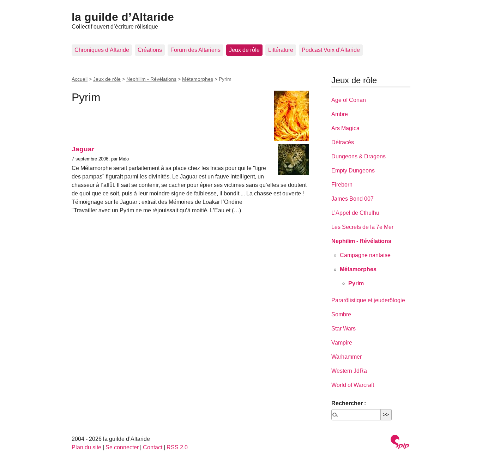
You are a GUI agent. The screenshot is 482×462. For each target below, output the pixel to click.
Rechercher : (348, 403)
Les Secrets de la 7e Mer (362, 227)
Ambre (339, 114)
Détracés (342, 142)
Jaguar (83, 149)
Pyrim (356, 283)
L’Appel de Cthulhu (355, 213)
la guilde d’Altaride (123, 17)
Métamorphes (197, 79)
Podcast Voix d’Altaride (331, 50)
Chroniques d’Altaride (101, 50)
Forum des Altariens (195, 50)
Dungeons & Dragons (358, 156)
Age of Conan (348, 100)
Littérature (280, 50)
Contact (152, 447)
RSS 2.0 (177, 447)
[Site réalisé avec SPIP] (399, 443)
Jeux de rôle (244, 50)
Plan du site (86, 447)
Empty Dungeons (353, 171)
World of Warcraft (352, 385)
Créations (150, 50)
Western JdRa (349, 371)
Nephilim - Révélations (151, 79)
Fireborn (342, 185)
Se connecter (122, 447)
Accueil (80, 79)
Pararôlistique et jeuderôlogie (368, 300)
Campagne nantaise (365, 255)
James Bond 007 (352, 199)
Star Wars (343, 329)
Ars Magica (345, 128)
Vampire (341, 343)
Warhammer (346, 357)
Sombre (341, 314)
